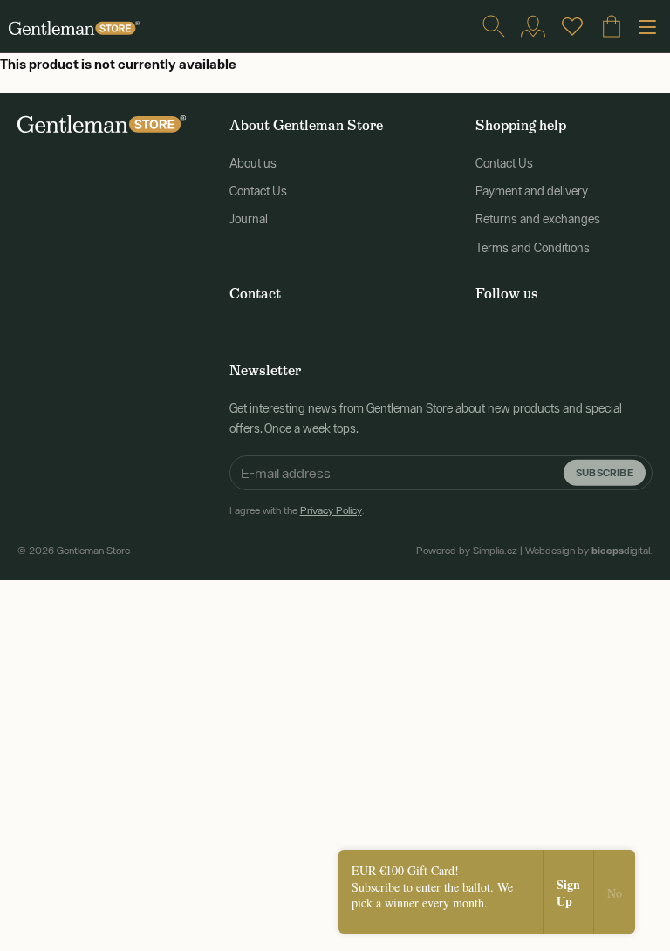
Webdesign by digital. (589, 550)
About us (253, 163)
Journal (248, 219)
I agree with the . (297, 510)
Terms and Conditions (532, 248)
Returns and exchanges (537, 219)
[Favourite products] (572, 26)
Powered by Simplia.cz (466, 550)
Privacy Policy (331, 510)
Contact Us (258, 191)
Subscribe (604, 472)
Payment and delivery (531, 191)
